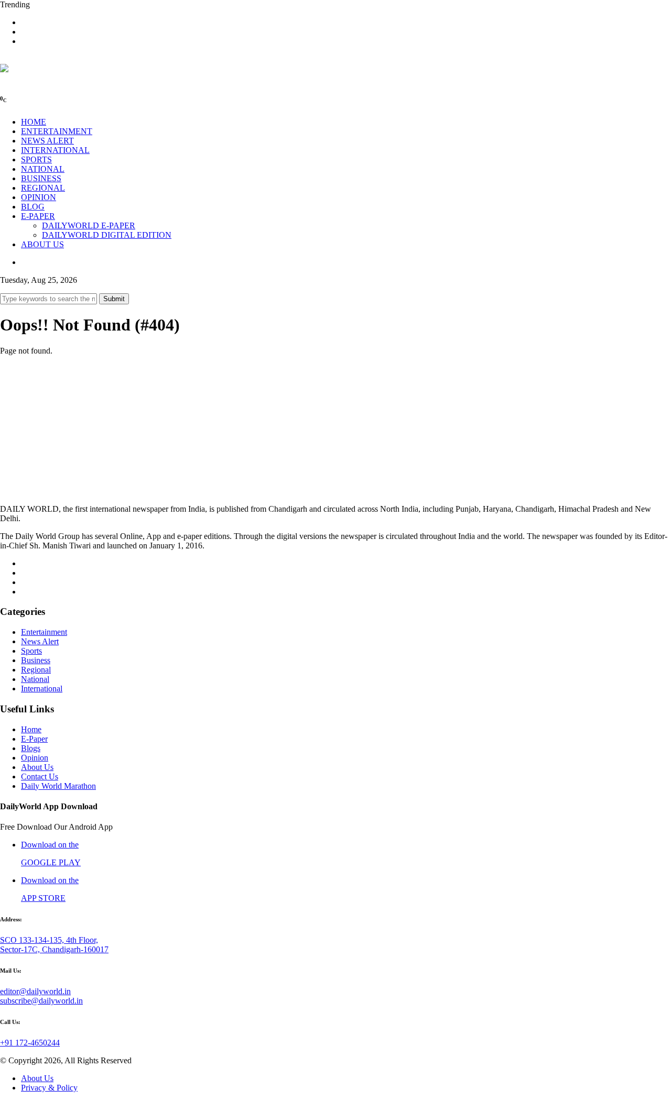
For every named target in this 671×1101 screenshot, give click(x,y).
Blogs (30, 748)
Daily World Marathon (58, 785)
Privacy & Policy (49, 1087)
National (35, 679)
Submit (114, 299)
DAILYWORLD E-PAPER (88, 225)
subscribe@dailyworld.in (41, 1000)
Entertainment (44, 631)
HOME (33, 121)
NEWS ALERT (47, 140)
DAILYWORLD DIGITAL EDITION (106, 234)
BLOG (33, 206)
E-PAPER (38, 216)
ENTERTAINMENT (56, 131)
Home (31, 729)
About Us (37, 767)
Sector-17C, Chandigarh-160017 (54, 949)
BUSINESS (41, 178)
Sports (31, 650)
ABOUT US (42, 244)
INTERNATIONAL (55, 150)
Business (35, 660)
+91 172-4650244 (30, 1042)
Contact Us (39, 776)
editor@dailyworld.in (35, 991)
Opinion (34, 757)
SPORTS (36, 159)
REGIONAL (43, 187)
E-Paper (34, 738)
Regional (36, 669)
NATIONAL (42, 168)
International (41, 688)
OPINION (38, 197)
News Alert (40, 641)
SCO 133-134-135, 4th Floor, (49, 939)
